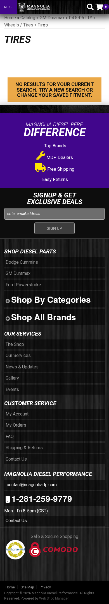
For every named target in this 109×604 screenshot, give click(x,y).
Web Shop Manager (53, 598)
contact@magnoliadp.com (31, 484)
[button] (80, 7)
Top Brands (54, 145)
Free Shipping (60, 169)
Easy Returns (54, 179)
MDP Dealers (59, 157)
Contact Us (16, 520)
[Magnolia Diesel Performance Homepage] (47, 7)
